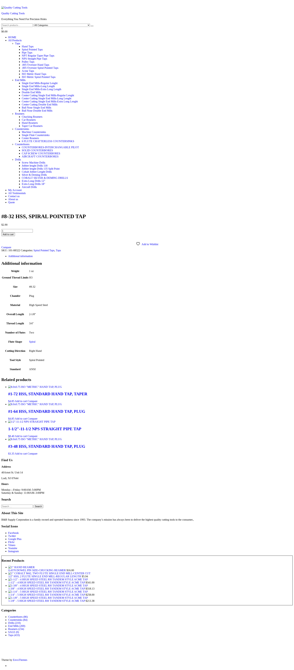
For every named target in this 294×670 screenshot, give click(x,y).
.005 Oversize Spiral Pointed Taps (40, 67)
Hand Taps (28, 46)
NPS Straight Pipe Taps (34, 58)
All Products (15, 40)
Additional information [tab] (20, 256)
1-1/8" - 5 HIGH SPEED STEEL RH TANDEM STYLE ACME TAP (47, 600)
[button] (147, 30)
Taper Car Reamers (32, 125)
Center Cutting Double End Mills (40, 104)
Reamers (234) (16, 629)
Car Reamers (29, 119)
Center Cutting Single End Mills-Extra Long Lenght (50, 101)
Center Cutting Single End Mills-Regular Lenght (48, 95)
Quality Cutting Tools (13, 13)
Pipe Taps (27, 52)
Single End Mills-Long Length (38, 86)
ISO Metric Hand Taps (34, 74)
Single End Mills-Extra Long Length (41, 89)
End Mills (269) (16, 625)
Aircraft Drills (29, 187)
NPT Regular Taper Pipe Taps (38, 55)
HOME (12, 37)
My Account (15, 190)
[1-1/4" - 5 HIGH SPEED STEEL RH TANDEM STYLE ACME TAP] (48, 591)
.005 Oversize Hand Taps (35, 64)
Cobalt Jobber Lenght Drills (37, 171)
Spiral (32, 341)
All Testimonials (17, 193)
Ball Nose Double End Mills (37, 110)
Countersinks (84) (17, 619)
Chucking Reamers (32, 116)
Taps (17, 43)
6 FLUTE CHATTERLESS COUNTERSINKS (48, 141)
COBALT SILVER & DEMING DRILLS (45, 177)
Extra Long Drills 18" (33, 184)
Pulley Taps (28, 61)
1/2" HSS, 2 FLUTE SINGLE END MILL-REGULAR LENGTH (45, 576)
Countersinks (22, 129)
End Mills (20, 80)
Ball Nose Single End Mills (36, 107)
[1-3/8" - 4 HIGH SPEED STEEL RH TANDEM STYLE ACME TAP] (48, 585)
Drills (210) (14, 622)
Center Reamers (30, 138)
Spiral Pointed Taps (32, 49)
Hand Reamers (30, 122)
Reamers (19, 113)
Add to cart (8, 234)
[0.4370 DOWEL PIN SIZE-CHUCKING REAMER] (21, 567)
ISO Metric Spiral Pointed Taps (38, 77)
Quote (11, 202)
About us (13, 199)
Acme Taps (28, 70)
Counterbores (22, 144)
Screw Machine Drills (33, 162)
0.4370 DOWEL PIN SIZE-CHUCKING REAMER (37, 570)
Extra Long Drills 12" (33, 180)
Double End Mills (31, 92)
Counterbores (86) (18, 616)
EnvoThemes (20, 659)
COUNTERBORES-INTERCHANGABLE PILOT (50, 147)
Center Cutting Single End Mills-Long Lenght (46, 98)
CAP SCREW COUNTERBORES (41, 153)
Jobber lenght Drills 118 (34, 165)
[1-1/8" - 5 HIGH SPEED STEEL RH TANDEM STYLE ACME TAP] (48, 597)
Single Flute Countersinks (36, 135)
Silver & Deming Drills (34, 174)
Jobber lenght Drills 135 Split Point (41, 168)
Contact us (14, 196)
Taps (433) (14, 635)
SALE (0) (13, 632)
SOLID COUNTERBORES (37, 150)
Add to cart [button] (21, 401)
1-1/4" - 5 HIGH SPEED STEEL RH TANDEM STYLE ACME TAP (47, 594)
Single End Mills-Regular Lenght (40, 83)
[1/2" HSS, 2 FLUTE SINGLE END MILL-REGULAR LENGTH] (49, 573)
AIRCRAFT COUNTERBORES (40, 156)
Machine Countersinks (34, 132)
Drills (18, 159)
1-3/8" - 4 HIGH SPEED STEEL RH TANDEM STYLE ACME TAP (47, 588)
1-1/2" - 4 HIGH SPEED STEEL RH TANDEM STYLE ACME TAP (47, 582)
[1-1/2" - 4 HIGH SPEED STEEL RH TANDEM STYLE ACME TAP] (48, 579)
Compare (6, 247)
